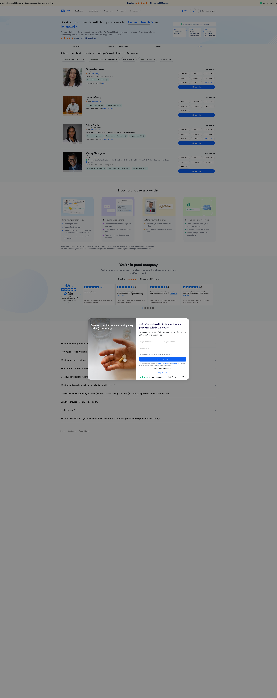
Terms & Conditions (162, 363)
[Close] (186, 321)
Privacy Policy (175, 363)
